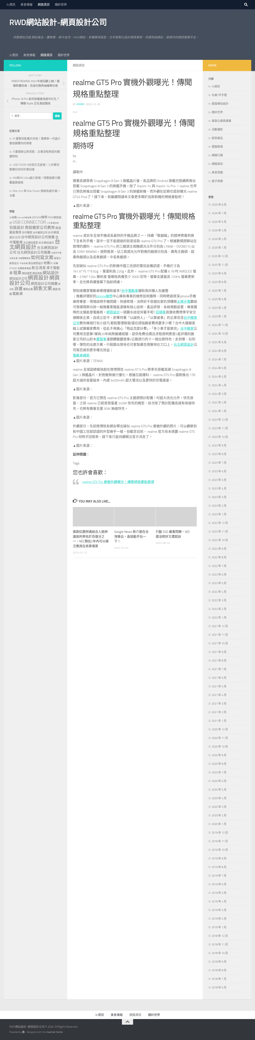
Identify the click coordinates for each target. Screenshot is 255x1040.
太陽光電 (183, 302)
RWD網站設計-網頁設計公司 (58, 22)
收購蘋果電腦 (24, 268)
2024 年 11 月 (220, 325)
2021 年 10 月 (220, 643)
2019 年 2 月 (219, 918)
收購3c (48, 263)
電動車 (17, 294)
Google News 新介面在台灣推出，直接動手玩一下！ (131, 536)
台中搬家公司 (40, 232)
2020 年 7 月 (219, 772)
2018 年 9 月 (219, 961)
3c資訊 (10, 4)
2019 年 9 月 (219, 858)
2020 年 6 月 (219, 781)
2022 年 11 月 (220, 531)
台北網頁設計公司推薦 (34, 252)
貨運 (18, 288)
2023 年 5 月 (219, 480)
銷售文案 (42, 288)
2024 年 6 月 (219, 368)
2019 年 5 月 (219, 893)
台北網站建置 (30, 242)
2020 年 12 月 (220, 729)
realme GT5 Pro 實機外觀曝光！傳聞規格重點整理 (118, 482)
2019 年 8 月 (219, 867)
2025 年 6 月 (219, 299)
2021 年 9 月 (219, 652)
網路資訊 (44, 4)
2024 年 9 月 (219, 342)
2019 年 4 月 (219, 901)
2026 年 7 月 (219, 213)
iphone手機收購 (24, 217)
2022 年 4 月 (219, 591)
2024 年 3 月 (219, 394)
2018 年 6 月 (219, 987)
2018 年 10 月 (220, 953)
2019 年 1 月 (219, 927)
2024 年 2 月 (219, 402)
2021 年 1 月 (219, 720)
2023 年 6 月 (219, 471)
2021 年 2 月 (219, 712)
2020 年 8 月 (219, 763)
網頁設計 (113, 312)
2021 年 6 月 (219, 677)
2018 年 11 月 (220, 944)
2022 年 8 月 (219, 557)
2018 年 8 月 (219, 970)
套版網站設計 (220, 103)
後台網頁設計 (35, 263)
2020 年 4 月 (219, 798)
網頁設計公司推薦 (44, 284)
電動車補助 (81, 355)
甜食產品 (217, 138)
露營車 (101, 339)
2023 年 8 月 (219, 454)
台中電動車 (129, 291)
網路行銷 (217, 155)
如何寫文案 (42, 257)
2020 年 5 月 (219, 789)
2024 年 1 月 (219, 411)
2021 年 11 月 (220, 634)
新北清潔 (39, 268)
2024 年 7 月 (219, 359)
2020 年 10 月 (220, 746)
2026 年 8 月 (219, 204)
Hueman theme (54, 1032)
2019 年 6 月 (219, 884)
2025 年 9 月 (219, 273)
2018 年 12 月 (220, 936)
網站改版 (37, 273)
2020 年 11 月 (220, 738)
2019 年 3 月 (219, 910)
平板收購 (24, 263)
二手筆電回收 (52, 223)
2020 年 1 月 (219, 824)
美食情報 (26, 4)
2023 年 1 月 (219, 514)
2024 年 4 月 (219, 385)
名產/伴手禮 (219, 95)
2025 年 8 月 (219, 282)
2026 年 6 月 (219, 221)
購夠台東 (28, 289)
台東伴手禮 (56, 253)
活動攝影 (217, 129)
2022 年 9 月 (219, 548)
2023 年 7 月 (219, 462)
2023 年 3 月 (219, 497)
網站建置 (27, 273)
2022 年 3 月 (219, 600)
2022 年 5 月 (219, 583)
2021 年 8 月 (219, 660)
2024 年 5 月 (219, 376)
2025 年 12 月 (220, 256)
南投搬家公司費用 (40, 227)
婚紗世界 (61, 4)
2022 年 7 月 (219, 566)
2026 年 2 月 (219, 239)
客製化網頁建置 (221, 120)
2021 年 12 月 (220, 626)
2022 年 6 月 (219, 574)
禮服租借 (217, 146)
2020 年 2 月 (219, 815)
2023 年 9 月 (219, 445)
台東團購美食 (24, 258)
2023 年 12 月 (220, 419)
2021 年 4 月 (219, 695)
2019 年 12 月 (220, 832)
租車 (17, 272)
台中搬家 (187, 329)
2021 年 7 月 (219, 669)
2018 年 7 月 (219, 979)
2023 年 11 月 (220, 428)
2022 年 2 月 (219, 609)
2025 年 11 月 (220, 264)
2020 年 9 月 (219, 755)
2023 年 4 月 (219, 488)
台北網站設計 (46, 242)
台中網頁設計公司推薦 (38, 237)
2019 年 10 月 (220, 849)
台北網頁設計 (184, 345)
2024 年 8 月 (219, 351)
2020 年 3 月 (219, 806)
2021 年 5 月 (219, 686)
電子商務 (217, 181)
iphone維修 (104, 296)
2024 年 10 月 (220, 333)
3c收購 (13, 217)
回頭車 (161, 312)
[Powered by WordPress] (23, 1032)
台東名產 (13, 258)
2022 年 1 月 (219, 617)
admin (80, 104)
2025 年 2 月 (219, 308)
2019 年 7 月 (219, 875)
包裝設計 (16, 227)
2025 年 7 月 (219, 290)
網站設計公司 (18, 278)
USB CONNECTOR (29, 222)
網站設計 (51, 272)
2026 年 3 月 (219, 230)
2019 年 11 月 (220, 841)
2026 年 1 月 (219, 247)
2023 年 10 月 (220, 437)
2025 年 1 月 (219, 316)
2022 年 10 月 (220, 540)
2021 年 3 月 (219, 703)
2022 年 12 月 (220, 523)
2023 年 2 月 (219, 505)
